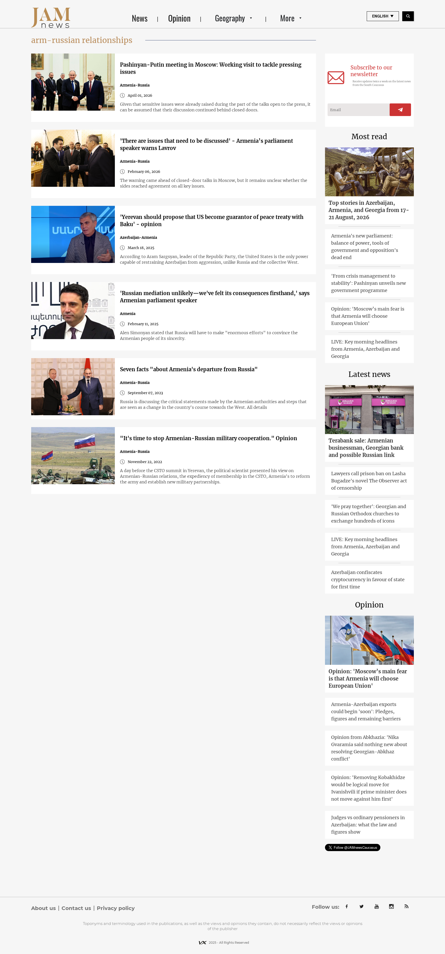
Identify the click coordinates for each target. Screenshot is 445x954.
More (287, 18)
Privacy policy (116, 908)
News (140, 18)
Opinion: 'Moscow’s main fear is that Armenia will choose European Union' (367, 316)
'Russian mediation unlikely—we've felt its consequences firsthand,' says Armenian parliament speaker (215, 297)
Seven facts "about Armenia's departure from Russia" (189, 369)
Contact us (76, 908)
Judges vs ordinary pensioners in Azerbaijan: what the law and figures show (368, 825)
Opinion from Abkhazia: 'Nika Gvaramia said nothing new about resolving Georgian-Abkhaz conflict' (369, 748)
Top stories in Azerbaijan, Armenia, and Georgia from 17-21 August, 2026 (369, 210)
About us (43, 908)
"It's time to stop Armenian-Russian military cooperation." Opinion (208, 438)
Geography (230, 18)
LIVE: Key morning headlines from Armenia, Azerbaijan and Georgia (365, 349)
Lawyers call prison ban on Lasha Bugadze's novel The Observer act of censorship (369, 481)
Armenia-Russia (135, 85)
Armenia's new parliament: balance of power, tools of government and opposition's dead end (364, 246)
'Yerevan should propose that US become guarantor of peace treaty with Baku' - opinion (211, 220)
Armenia (127, 313)
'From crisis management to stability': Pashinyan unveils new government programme (368, 283)
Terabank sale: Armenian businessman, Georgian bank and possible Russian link (366, 447)
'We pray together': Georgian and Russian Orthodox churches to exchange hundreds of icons (368, 514)
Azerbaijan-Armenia (138, 237)
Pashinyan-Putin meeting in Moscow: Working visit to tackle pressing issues (210, 68)
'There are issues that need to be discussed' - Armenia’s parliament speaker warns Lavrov (206, 144)
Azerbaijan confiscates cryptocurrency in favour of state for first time (368, 579)
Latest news (369, 374)
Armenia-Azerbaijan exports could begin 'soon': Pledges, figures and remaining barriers (366, 711)
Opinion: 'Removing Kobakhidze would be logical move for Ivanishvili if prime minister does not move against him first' (369, 788)
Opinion (179, 18)
